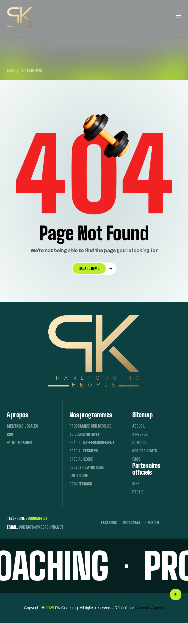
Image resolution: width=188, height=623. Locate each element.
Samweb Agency (149, 608)
